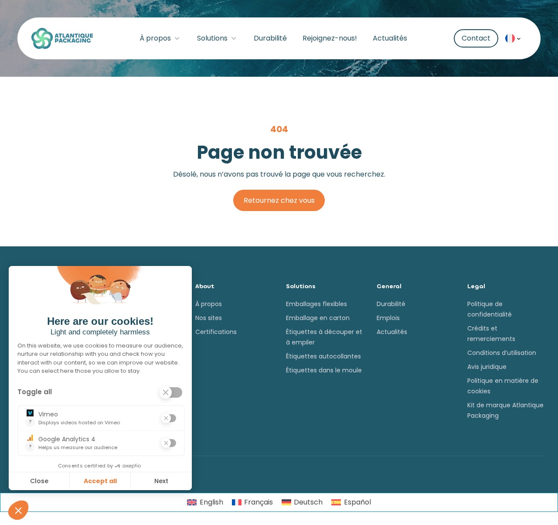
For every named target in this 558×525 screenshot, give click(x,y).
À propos (155, 38)
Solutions (212, 38)
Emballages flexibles (316, 304)
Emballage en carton (318, 318)
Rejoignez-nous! (330, 38)
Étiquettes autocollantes (323, 356)
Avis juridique (487, 366)
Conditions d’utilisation (501, 352)
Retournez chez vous (279, 200)
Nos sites (208, 318)
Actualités (390, 38)
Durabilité (270, 38)
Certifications (216, 331)
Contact (476, 38)
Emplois (388, 318)
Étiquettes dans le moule (324, 370)
